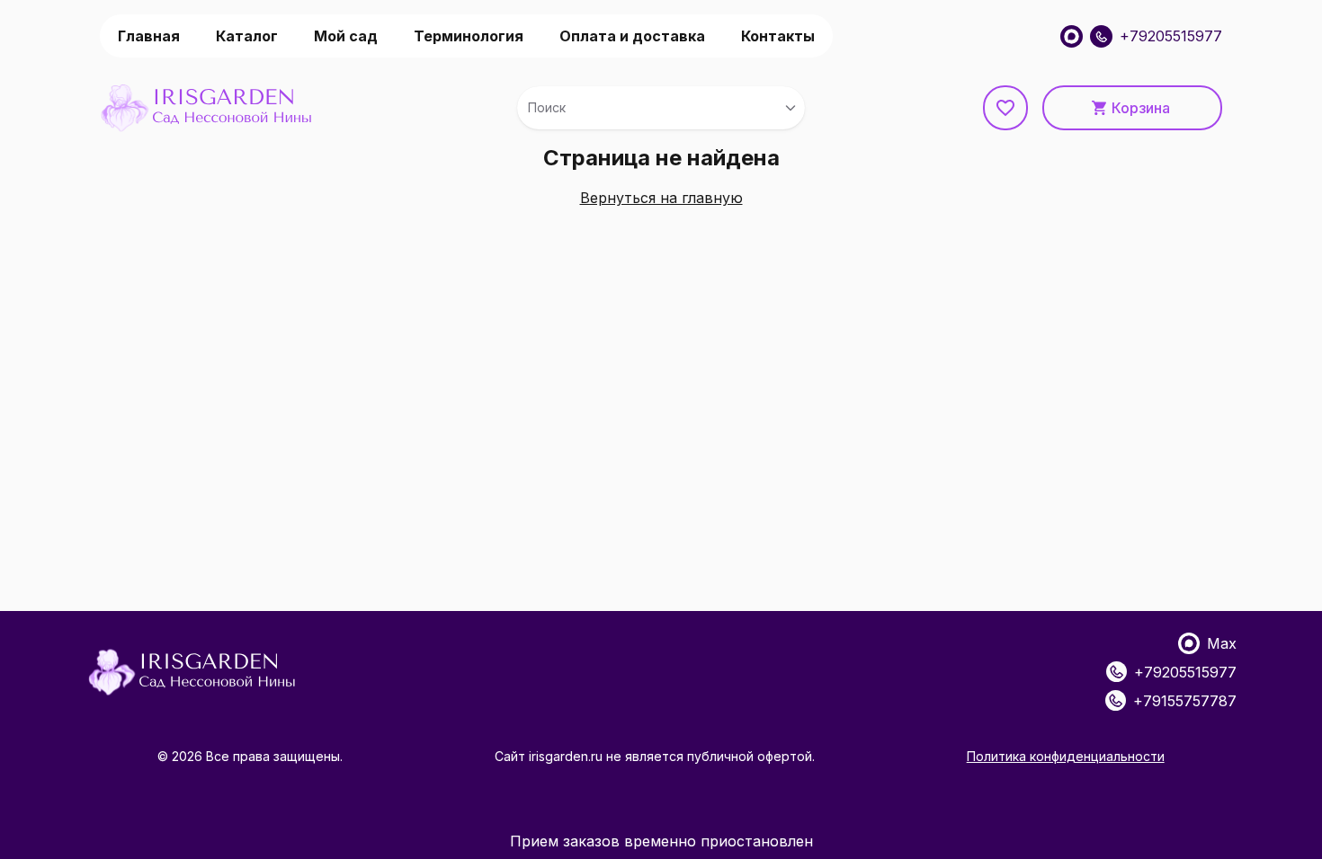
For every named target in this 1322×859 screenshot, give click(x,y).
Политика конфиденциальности (1066, 756)
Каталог (247, 36)
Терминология (468, 36)
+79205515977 (1171, 36)
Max (1222, 643)
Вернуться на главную (661, 198)
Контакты (778, 36)
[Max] (1071, 36)
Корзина (1141, 108)
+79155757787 (1185, 701)
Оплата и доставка (632, 36)
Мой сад (346, 36)
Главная (149, 36)
